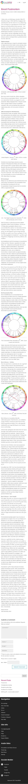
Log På (24, 2)
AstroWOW (18, 780)
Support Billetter (5, 738)
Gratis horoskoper (5, 714)
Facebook (6, 764)
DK (19, 2)
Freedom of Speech (6, 717)
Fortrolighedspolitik (5, 729)
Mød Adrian (4, 752)
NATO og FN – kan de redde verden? (10, 691)
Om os (2, 710)
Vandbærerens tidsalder (6, 689)
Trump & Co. (4, 682)
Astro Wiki (3, 719)
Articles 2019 (20, 11)
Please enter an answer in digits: (9, 658)
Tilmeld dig (3, 750)
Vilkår (2, 731)
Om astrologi (4, 703)
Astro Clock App (5, 705)
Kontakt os (3, 735)
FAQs (2, 733)
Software (3, 712)
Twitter (5, 767)
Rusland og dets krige (6, 687)
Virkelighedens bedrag (6, 685)
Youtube (6, 769)
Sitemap (3, 754)
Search (24, 675)
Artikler (2, 708)
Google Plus (7, 772)
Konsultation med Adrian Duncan (9, 747)
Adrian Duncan (6, 11)
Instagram (6, 775)
